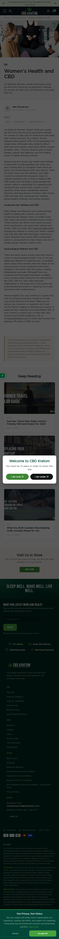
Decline (15, 933)
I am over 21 (17, 477)
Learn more (34, 927)
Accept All (43, 933)
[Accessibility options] (2, 375)
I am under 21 (42, 477)
